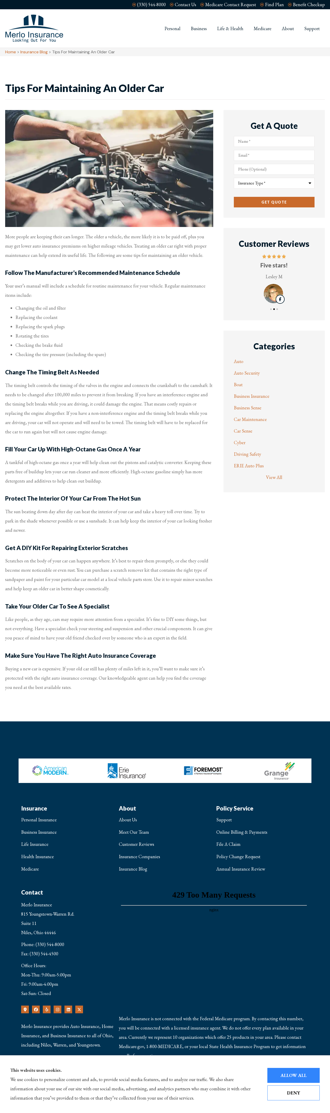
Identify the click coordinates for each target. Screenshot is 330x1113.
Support (312, 28)
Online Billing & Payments (241, 832)
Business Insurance (39, 832)
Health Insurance (37, 856)
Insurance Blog (34, 52)
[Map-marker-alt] (25, 1009)
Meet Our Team (134, 832)
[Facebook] (36, 1009)
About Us (128, 820)
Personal (172, 28)
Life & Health (230, 28)
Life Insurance (34, 844)
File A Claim (228, 844)
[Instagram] (57, 1009)
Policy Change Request (238, 856)
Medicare (262, 28)
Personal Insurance (39, 820)
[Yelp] (47, 1009)
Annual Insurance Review (240, 869)
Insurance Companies (139, 856)
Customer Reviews (136, 844)
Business (199, 28)
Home (10, 52)
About (288, 28)
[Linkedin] (68, 1009)
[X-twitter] (79, 1009)
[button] (271, 309)
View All (274, 477)
